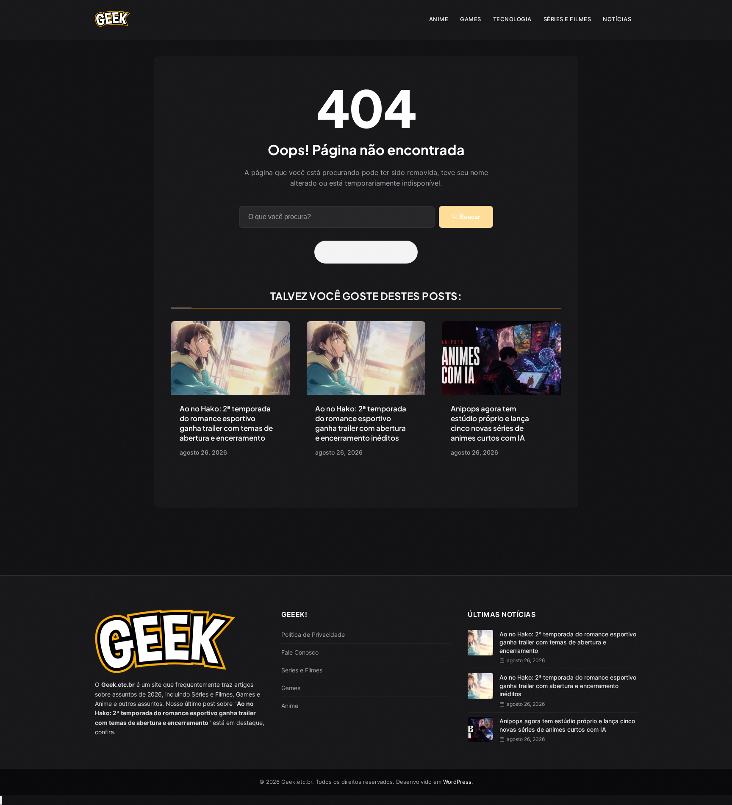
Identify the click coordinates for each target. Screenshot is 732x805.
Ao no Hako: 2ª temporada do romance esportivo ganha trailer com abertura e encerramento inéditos (360, 423)
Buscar (469, 216)
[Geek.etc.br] (112, 22)
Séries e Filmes (567, 19)
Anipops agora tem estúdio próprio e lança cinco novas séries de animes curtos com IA (490, 423)
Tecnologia (512, 19)
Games (470, 19)
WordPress (457, 781)
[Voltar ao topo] (1, 800)
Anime (439, 19)
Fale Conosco (300, 652)
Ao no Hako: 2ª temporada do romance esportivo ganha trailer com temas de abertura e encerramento (226, 423)
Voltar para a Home (369, 252)
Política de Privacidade (313, 634)
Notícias (617, 19)
